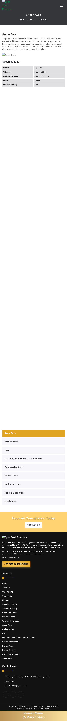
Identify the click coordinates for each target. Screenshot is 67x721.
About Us (6, 588)
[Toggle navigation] (61, 5)
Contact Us (7, 596)
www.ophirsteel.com (10, 558)
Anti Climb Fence (9, 604)
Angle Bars (10, 433)
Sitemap (5, 600)
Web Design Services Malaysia (41, 708)
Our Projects (7, 592)
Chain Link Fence (9, 613)
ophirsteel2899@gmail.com (15, 686)
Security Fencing (9, 608)
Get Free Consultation (16, 564)
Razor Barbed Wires (14, 493)
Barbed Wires (11, 441)
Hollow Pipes (11, 476)
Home (21, 19)
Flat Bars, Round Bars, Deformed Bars (23, 458)
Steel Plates (10, 501)
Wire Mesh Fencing (10, 621)
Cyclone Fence (8, 617)
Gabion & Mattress (14, 467)
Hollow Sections (13, 484)
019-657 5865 (9, 681)
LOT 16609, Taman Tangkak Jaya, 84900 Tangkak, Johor (26, 677)
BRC (7, 450)
